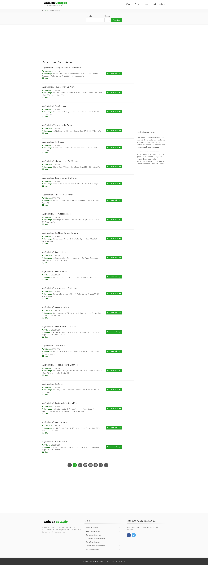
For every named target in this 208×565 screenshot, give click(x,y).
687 (85, 465)
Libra (146, 4)
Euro (137, 4)
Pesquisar (116, 20)
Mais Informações (112, 73)
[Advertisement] (104, 42)
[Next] (106, 465)
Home (46, 10)
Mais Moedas (158, 4)
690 (101, 465)
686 (80, 465)
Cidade (107, 16)
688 (90, 465)
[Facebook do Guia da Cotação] (129, 535)
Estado (89, 16)
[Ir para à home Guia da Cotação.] (56, 3)
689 (95, 465)
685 (75, 465)
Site (46, 78)
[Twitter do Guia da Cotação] (134, 535)
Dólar (128, 4)
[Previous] (69, 465)
